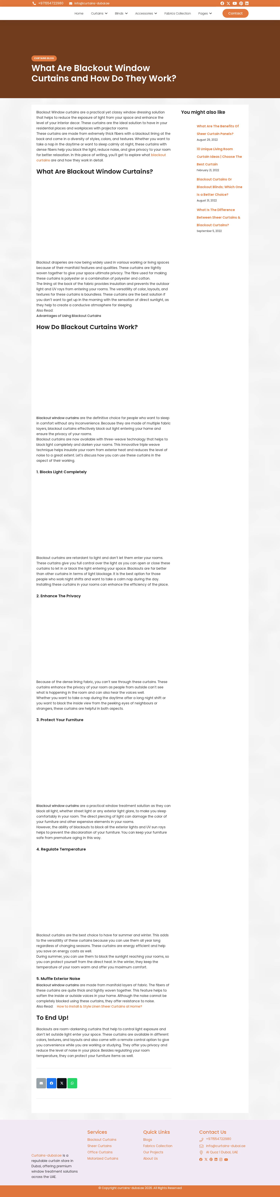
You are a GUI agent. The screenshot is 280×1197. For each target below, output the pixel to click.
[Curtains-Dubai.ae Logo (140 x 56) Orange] (56, 1139)
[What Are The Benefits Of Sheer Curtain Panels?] (187, 125)
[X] (228, 4)
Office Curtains (100, 1152)
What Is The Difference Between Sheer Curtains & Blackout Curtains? (218, 217)
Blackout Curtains (101, 1139)
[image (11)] (45, 13)
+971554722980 (218, 1139)
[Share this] (51, 1083)
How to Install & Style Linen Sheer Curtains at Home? (99, 1006)
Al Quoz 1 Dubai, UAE (222, 1152)
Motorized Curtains (102, 1158)
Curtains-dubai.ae (46, 1155)
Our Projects (153, 1152)
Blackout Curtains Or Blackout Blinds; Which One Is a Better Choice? (219, 187)
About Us (150, 1158)
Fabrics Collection (157, 1146)
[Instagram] (220, 1159)
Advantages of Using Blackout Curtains (68, 315)
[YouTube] (235, 3)
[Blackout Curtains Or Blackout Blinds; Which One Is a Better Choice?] (187, 178)
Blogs (147, 1139)
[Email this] (41, 1083)
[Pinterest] (241, 3)
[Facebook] (222, 3)
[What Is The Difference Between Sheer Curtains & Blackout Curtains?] (187, 208)
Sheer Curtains (99, 1146)
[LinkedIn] (247, 3)
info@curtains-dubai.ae (226, 1146)
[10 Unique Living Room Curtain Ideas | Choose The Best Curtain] (187, 148)
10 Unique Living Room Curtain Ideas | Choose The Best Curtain (219, 157)
